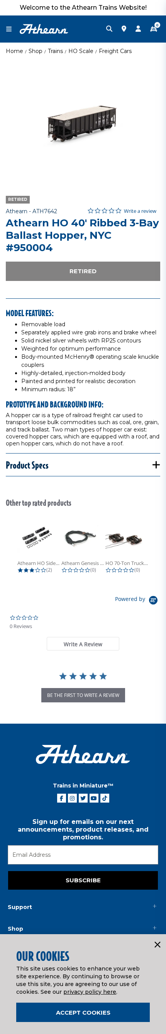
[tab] (83, 644)
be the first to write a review (83, 695)
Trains (55, 51)
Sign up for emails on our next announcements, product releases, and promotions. (83, 829)
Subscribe (83, 880)
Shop (35, 51)
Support (20, 907)
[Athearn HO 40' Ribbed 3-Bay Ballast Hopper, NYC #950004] (83, 122)
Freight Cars (115, 51)
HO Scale (80, 51)
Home (14, 51)
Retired (83, 271)
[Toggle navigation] (13, 29)
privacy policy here (89, 991)
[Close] (157, 945)
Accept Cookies (83, 1012)
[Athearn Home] (44, 28)
